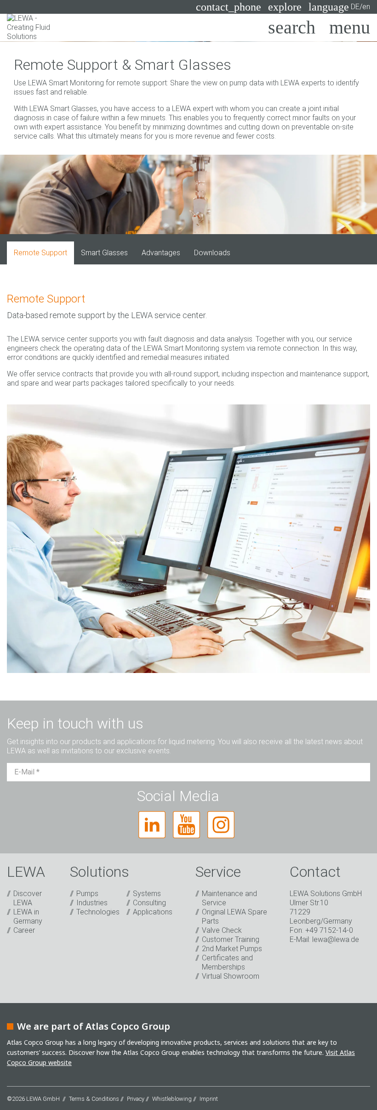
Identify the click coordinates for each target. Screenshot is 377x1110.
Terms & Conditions (94, 1098)
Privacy (135, 1098)
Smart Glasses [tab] (104, 252)
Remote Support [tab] (40, 252)
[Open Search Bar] (291, 27)
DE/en (339, 6)
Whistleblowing (172, 1098)
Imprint (209, 1098)
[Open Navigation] (349, 27)
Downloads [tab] (212, 252)
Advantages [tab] (161, 252)
